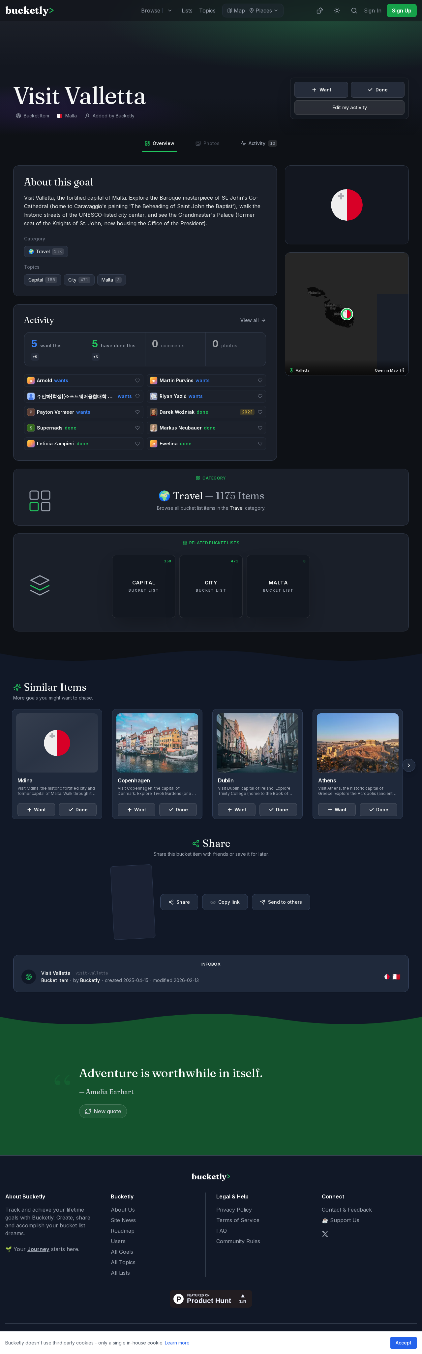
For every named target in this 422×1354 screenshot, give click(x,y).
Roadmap (123, 1230)
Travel (237, 508)
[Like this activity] (137, 380)
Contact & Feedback (347, 1209)
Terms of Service (237, 1220)
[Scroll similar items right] (408, 765)
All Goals (122, 1251)
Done (382, 89)
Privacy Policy (234, 1209)
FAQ (221, 1230)
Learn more (177, 1342)
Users (118, 1241)
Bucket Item (54, 980)
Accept (403, 1342)
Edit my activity (349, 107)
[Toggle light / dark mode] (337, 10)
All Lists (120, 1272)
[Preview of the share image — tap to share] (132, 902)
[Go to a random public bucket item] (320, 10)
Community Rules (238, 1241)
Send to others (285, 902)
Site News (123, 1220)
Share (183, 902)
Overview (163, 143)
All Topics (123, 1262)
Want (325, 89)
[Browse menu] (170, 10)
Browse (150, 10)
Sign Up (401, 10)
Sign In (372, 10)
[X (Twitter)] (325, 1234)
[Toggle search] (354, 10)
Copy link (229, 902)
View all (249, 320)
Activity (262, 143)
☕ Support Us (340, 1220)
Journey (38, 1249)
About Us (123, 1209)
